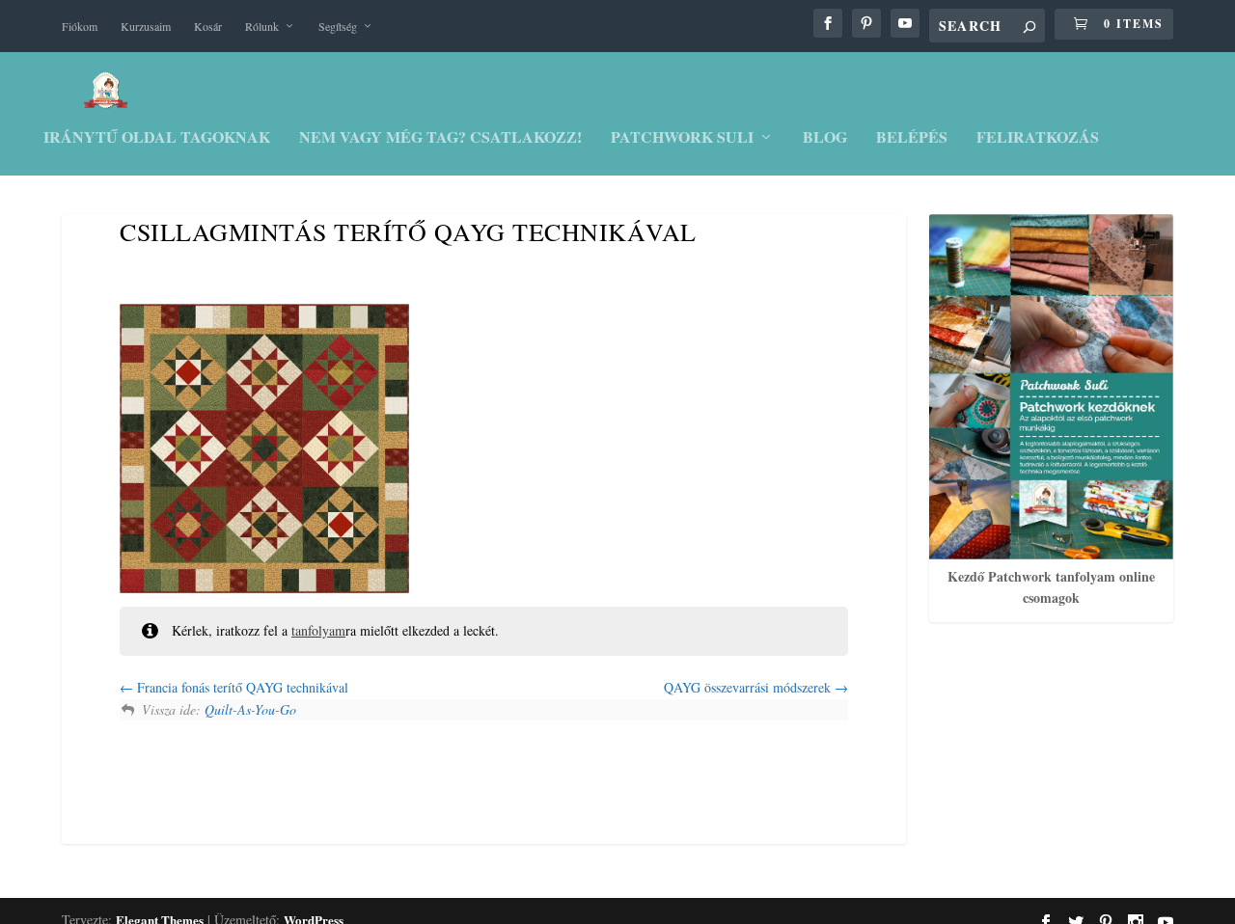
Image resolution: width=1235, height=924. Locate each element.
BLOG (825, 138)
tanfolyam (318, 630)
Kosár (208, 26)
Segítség (337, 26)
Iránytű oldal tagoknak (156, 138)
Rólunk (262, 26)
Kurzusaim (146, 26)
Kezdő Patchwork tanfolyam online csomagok (1051, 587)
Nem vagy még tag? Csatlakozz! (440, 138)
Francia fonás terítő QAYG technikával (240, 687)
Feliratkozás (1037, 138)
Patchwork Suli (682, 138)
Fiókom (79, 26)
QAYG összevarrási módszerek (749, 687)
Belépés (911, 138)
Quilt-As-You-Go (250, 709)
